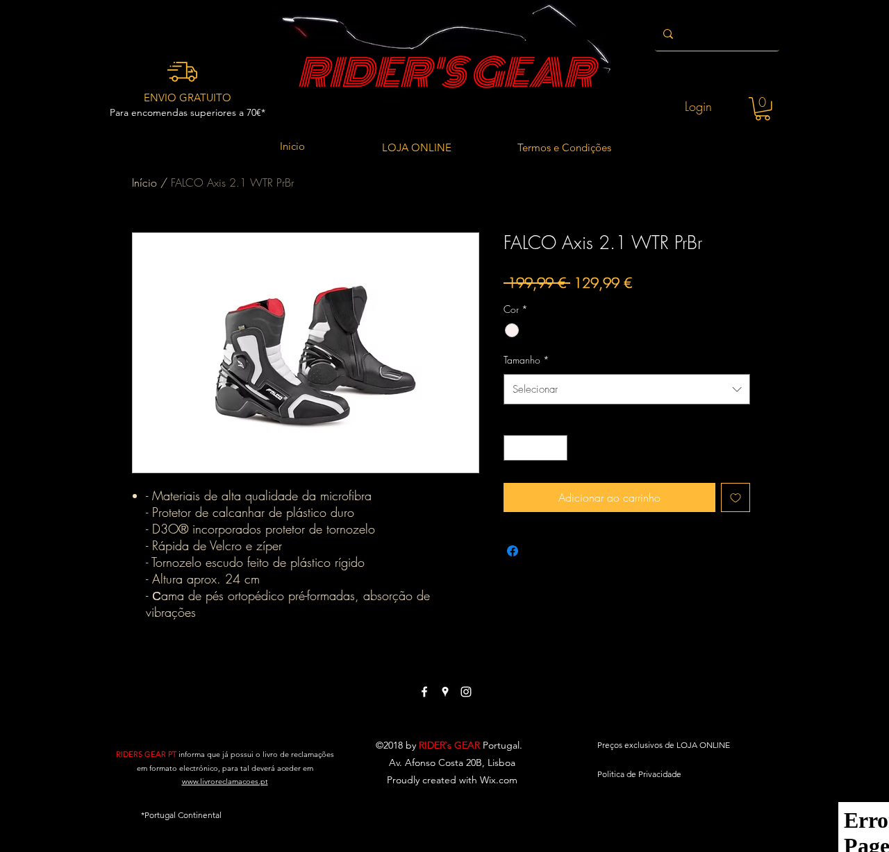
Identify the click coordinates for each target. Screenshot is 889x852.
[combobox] (627, 389)
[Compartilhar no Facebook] (512, 551)
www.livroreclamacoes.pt (225, 781)
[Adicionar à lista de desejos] (735, 497)
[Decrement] (514, 448)
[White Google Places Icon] (445, 692)
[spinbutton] (535, 448)
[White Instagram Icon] (466, 692)
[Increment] (556, 448)
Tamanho (526, 359)
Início (144, 182)
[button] (762, 109)
